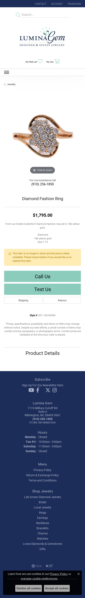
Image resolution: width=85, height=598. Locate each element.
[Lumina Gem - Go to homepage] (42, 38)
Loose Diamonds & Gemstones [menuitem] (42, 544)
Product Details (43, 353)
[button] (56, 3)
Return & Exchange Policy (42, 475)
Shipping (23, 300)
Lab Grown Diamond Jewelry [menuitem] (42, 497)
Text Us (42, 289)
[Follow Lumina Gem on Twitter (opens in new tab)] (47, 390)
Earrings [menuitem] (42, 518)
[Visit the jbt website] (49, 566)
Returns (62, 300)
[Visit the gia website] (36, 566)
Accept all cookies (56, 588)
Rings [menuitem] (42, 512)
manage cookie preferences (39, 578)
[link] (40, 3)
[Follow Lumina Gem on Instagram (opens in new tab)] (54, 390)
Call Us (42, 276)
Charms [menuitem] (43, 533)
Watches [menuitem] (42, 538)
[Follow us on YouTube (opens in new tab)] (31, 390)
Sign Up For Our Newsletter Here (42, 385)
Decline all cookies (29, 588)
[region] (42, 136)
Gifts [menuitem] (42, 549)
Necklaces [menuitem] (42, 523)
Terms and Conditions (42, 480)
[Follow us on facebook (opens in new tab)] (37, 390)
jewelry (11, 84)
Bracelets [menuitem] (42, 528)
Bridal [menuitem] (42, 502)
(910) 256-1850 (42, 184)
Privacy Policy (42, 470)
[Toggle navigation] (6, 72)
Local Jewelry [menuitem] (42, 507)
